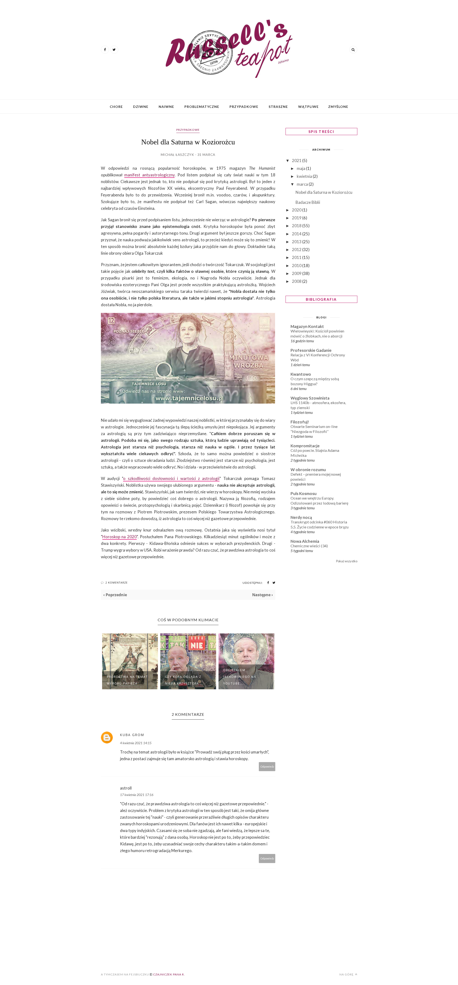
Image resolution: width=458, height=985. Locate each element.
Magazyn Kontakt (307, 326)
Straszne (278, 107)
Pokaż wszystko (346, 561)
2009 (297, 273)
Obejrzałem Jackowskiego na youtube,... (239, 676)
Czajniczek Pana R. (168, 974)
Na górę (346, 974)
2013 (297, 241)
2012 (297, 249)
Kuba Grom (132, 734)
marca (303, 184)
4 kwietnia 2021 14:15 (135, 743)
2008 (297, 281)
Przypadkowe (243, 107)
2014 (297, 233)
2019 (297, 217)
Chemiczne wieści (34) (309, 545)
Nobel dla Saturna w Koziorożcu (324, 192)
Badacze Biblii (308, 202)
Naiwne (166, 107)
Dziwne (140, 107)
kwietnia (305, 176)
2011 (297, 257)
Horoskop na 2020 (119, 536)
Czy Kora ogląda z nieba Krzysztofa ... (184, 680)
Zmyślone (338, 107)
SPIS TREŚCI (321, 131)
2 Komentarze (116, 582)
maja (301, 168)
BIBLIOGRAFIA (321, 299)
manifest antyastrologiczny (149, 174)
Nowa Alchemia (305, 541)
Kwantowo (301, 374)
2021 (297, 160)
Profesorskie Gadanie (311, 350)
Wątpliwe (308, 107)
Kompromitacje (305, 445)
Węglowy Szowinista (310, 397)
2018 (297, 225)
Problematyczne (201, 107)
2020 (297, 209)
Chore (116, 107)
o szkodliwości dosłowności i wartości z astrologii (171, 478)
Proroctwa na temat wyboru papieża (127, 680)
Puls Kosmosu (304, 493)
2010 (297, 265)
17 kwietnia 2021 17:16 (136, 795)
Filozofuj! (300, 421)
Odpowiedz (267, 766)
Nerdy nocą (301, 517)
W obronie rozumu (308, 469)
